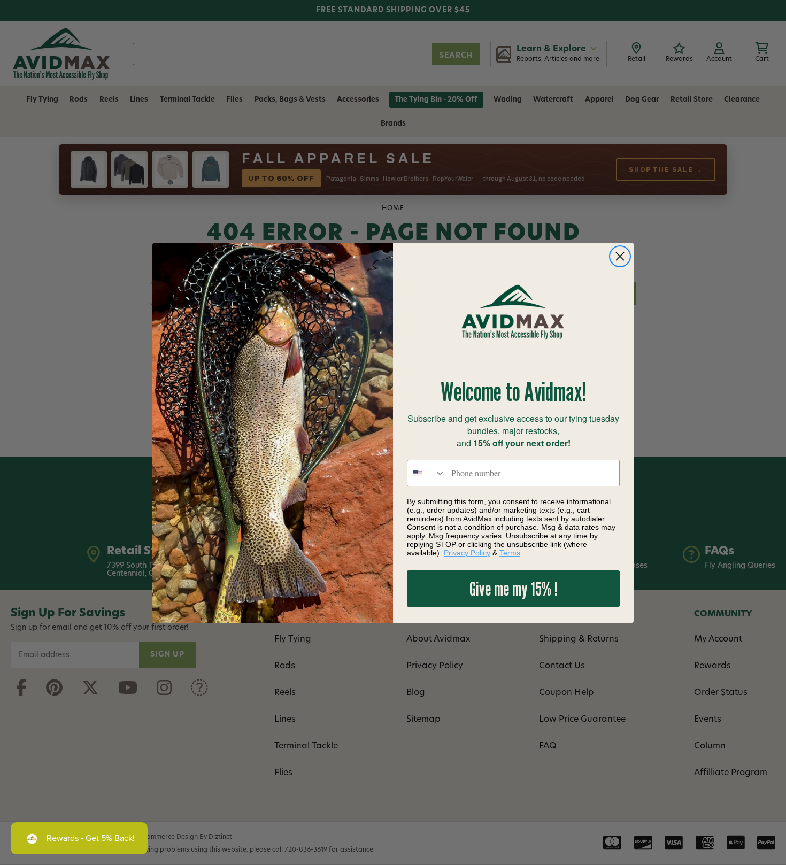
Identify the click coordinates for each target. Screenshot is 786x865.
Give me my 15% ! (513, 588)
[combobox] (426, 473)
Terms (509, 553)
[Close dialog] (620, 256)
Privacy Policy (467, 553)
